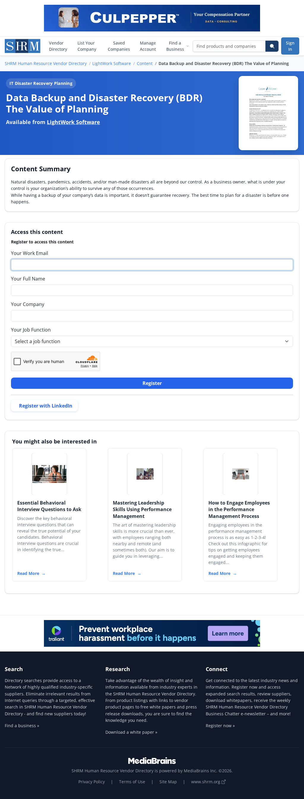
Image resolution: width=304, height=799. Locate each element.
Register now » (220, 725)
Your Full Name (28, 278)
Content (145, 63)
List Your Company (86, 46)
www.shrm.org (206, 781)
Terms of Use (132, 781)
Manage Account (148, 46)
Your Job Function (31, 329)
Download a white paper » (131, 732)
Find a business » (22, 725)
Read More (28, 573)
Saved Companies (119, 46)
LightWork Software (111, 63)
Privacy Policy (91, 781)
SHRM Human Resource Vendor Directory (46, 63)
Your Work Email (29, 253)
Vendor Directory (58, 46)
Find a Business (175, 46)
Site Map (168, 781)
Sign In (290, 46)
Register (152, 383)
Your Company (27, 304)
